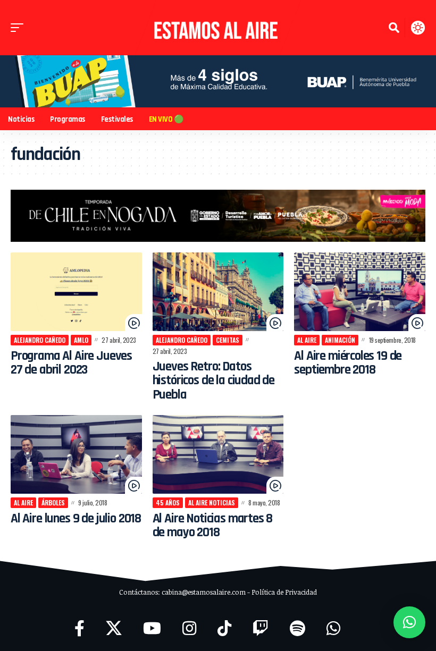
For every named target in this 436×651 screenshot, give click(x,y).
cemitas (227, 339)
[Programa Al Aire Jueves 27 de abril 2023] (76, 291)
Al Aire (306, 339)
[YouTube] (152, 628)
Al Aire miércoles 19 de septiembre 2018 (347, 363)
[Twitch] (260, 628)
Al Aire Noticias (211, 502)
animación (340, 339)
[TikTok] (224, 628)
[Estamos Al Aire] (218, 27)
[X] (113, 628)
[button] (20, 27)
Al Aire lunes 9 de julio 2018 (76, 518)
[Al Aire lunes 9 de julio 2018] (76, 454)
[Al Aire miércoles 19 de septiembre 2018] (359, 291)
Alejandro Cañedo (39, 339)
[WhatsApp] (333, 628)
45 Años (168, 502)
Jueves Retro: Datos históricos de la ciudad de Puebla (214, 380)
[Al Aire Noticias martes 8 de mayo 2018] (218, 454)
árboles (53, 502)
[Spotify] (297, 628)
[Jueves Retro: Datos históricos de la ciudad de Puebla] (218, 291)
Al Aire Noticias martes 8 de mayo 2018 (213, 525)
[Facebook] (79, 628)
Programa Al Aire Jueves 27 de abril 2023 (71, 363)
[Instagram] (189, 628)
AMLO (81, 339)
